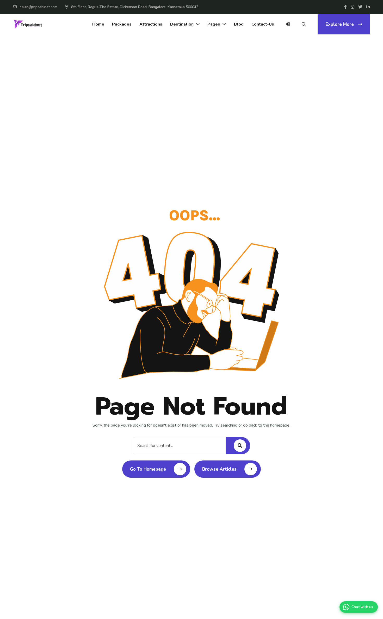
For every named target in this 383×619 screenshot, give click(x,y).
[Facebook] (345, 7)
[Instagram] (352, 7)
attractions (150, 24)
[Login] (288, 27)
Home (98, 24)
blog (239, 24)
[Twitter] (360, 7)
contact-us (262, 24)
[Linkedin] (368, 7)
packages (122, 24)
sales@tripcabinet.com (38, 6)
